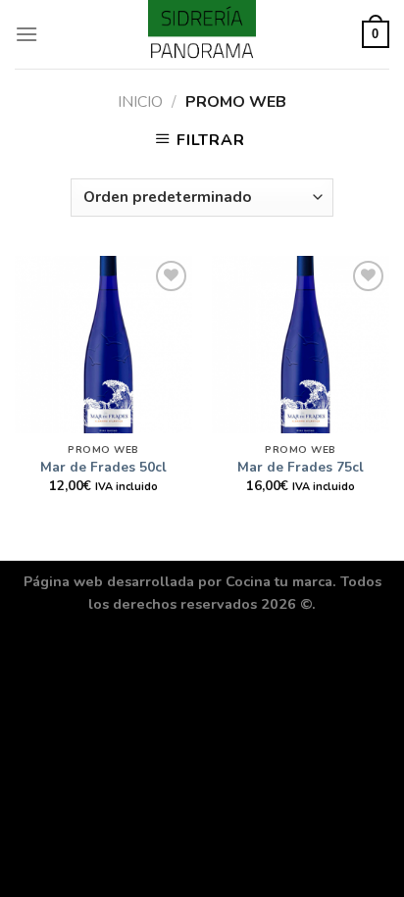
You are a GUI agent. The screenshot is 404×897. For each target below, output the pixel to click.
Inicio (140, 102)
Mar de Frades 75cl (300, 467)
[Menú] (26, 34)
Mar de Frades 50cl (103, 467)
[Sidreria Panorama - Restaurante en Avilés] (202, 34)
